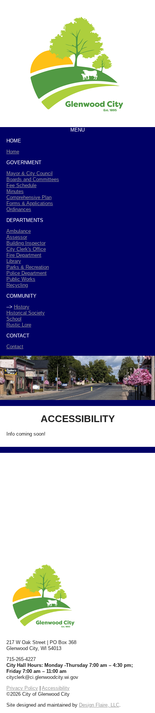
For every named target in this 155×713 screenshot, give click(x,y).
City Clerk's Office (26, 249)
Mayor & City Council (29, 173)
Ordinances (18, 209)
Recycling (17, 285)
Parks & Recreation (27, 267)
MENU (77, 130)
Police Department (26, 273)
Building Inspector (26, 243)
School (13, 319)
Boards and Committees (32, 179)
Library (13, 261)
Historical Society (25, 313)
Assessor (16, 237)
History (21, 307)
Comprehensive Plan (29, 197)
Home (12, 151)
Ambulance (18, 231)
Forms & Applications (29, 203)
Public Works (20, 279)
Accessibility (56, 688)
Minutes (15, 191)
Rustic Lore (18, 325)
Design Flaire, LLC (99, 705)
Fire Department (23, 255)
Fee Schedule (21, 185)
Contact (14, 346)
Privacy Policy (22, 688)
